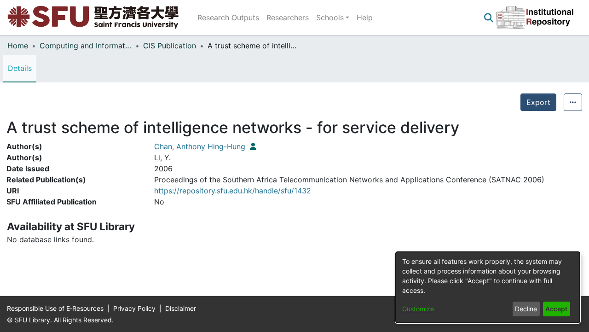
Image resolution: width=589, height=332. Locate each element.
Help (365, 17)
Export (538, 102)
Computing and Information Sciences (86, 45)
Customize (418, 309)
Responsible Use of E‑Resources (56, 308)
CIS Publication (169, 45)
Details (20, 68)
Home (17, 45)
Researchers (287, 17)
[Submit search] (488, 17)
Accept (556, 309)
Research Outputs (228, 17)
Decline (526, 309)
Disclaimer (180, 308)
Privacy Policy (135, 308)
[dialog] (488, 287)
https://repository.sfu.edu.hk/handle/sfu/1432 (232, 190)
